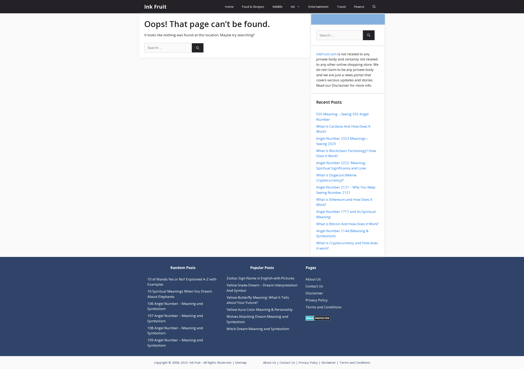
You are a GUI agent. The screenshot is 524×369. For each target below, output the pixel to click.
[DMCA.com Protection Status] (318, 319)
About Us (313, 279)
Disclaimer (314, 293)
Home (229, 7)
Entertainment (318, 7)
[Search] (197, 47)
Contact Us (314, 286)
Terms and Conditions (323, 307)
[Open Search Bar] (374, 6)
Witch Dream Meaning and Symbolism (258, 328)
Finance (359, 7)
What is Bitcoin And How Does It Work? (347, 223)
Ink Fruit (155, 6)
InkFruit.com (326, 54)
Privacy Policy (317, 300)
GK (293, 7)
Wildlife (277, 7)
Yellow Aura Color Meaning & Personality (260, 309)
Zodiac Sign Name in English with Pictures (260, 278)
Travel (341, 7)
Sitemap (241, 362)
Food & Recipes (253, 7)
